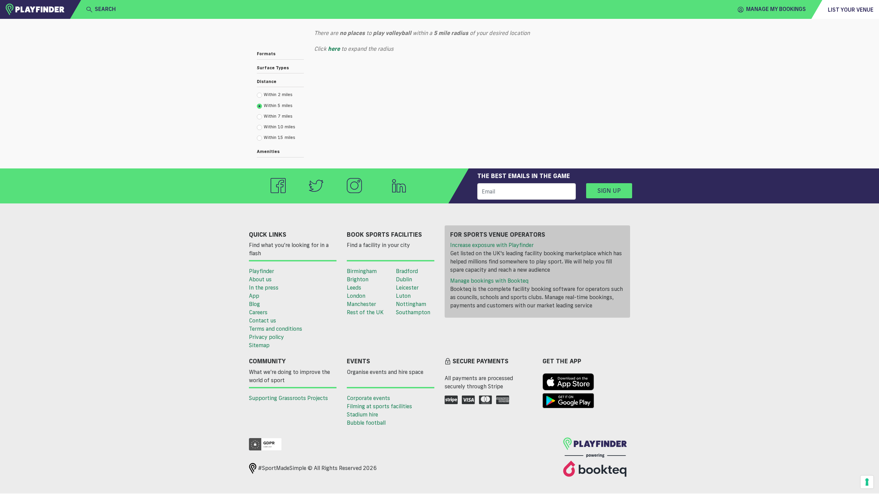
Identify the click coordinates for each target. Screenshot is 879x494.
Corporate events (368, 398)
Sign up (609, 190)
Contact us (262, 320)
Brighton (357, 279)
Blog (254, 304)
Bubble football (366, 422)
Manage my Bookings (776, 8)
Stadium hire (362, 414)
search (105, 8)
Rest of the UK (365, 312)
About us (260, 279)
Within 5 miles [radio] (278, 105)
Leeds (354, 287)
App (254, 295)
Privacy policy (266, 336)
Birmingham (362, 271)
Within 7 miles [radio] (278, 116)
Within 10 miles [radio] (279, 126)
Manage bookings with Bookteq (489, 280)
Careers (258, 312)
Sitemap (259, 345)
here (334, 48)
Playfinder (261, 271)
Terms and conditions (275, 328)
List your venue (851, 9)
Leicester (407, 287)
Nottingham (411, 304)
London (356, 295)
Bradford (407, 271)
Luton (403, 295)
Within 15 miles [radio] (279, 137)
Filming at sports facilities (379, 406)
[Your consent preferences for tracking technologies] (867, 482)
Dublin (404, 279)
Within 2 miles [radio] (278, 94)
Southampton (413, 312)
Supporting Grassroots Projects (288, 398)
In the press (263, 287)
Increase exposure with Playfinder (492, 245)
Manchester (361, 304)
